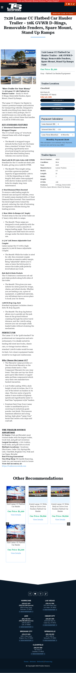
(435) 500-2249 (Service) (26, 621)
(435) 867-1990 (50, 619)
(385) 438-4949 (50, 634)
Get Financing (57, 108)
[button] (7, 524)
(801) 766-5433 (26, 619)
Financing (48, 661)
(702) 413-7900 (50, 603)
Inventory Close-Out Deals (63, 13)
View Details (16, 515)
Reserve (57, 104)
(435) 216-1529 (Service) (26, 605)
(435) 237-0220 (26, 634)
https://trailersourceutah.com (14, 466)
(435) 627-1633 (26, 603)
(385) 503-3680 (38, 648)
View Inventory (26, 611)
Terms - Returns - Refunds (33, 661)
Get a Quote (57, 100)
